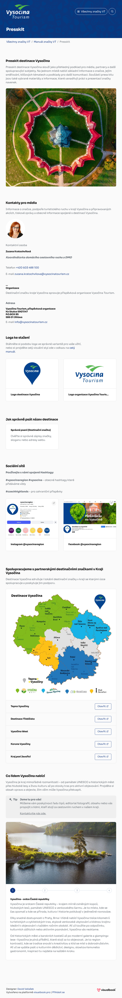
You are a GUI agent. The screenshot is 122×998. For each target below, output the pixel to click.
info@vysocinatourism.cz (31, 322)
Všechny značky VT (18, 41)
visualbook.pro (42, 992)
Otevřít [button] (102, 706)
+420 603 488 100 (27, 267)
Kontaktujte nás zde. (33, 813)
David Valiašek (25, 989)
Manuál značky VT (45, 41)
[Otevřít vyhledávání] (112, 11)
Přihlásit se (58, 992)
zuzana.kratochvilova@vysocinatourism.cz (42, 274)
